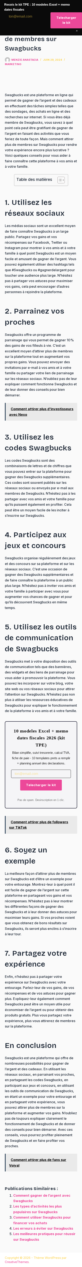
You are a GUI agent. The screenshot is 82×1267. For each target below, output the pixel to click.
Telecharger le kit (41, 785)
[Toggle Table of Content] (59, 180)
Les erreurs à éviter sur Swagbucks (43, 1228)
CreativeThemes (17, 1262)
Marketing (13, 64)
